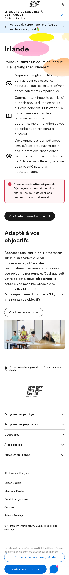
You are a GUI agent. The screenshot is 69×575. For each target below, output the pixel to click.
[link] (30, 15)
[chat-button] (57, 569)
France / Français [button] (18, 473)
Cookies (9, 507)
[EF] (34, 4)
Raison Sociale (12, 482)
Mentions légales (14, 490)
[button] (6, 4)
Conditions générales (16, 499)
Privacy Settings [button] (14, 515)
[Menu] (62, 15)
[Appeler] (63, 4)
